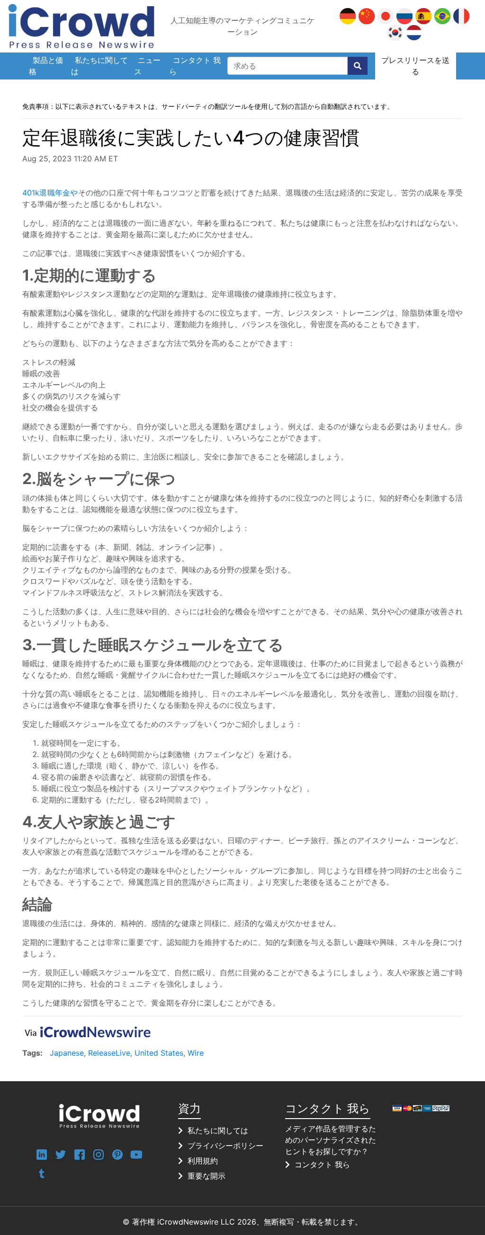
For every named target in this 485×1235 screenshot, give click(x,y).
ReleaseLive (109, 1053)
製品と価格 (46, 65)
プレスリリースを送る (415, 65)
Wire (196, 1053)
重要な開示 (206, 1176)
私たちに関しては (99, 65)
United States (159, 1053)
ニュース (147, 65)
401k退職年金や (50, 192)
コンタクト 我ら (195, 65)
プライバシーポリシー (225, 1145)
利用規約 (203, 1160)
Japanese (67, 1053)
